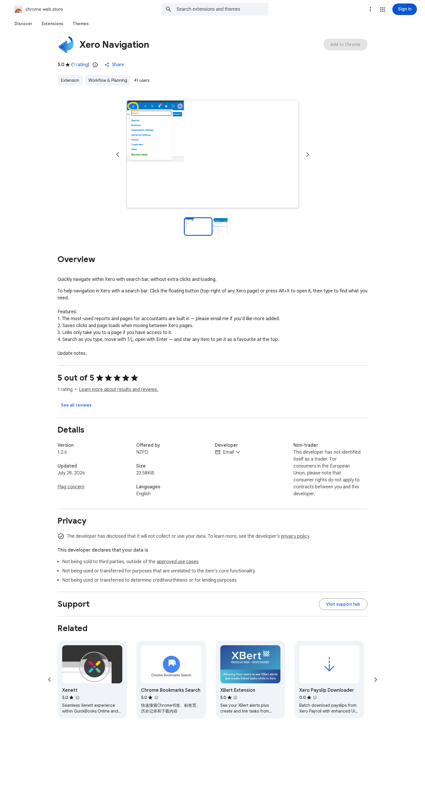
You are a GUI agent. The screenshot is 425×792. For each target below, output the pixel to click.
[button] (382, 9)
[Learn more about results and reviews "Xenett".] (77, 697)
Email (228, 452)
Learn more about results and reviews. (118, 389)
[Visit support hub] (343, 604)
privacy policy (295, 536)
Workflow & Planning (107, 80)
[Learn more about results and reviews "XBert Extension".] (235, 697)
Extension (70, 80)
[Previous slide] (117, 154)
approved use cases (178, 562)
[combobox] (223, 9)
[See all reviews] (76, 405)
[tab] (23, 23)
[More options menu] (370, 9)
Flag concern (71, 487)
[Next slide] (307, 154)
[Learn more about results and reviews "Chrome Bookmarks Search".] (156, 697)
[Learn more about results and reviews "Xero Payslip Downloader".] (315, 697)
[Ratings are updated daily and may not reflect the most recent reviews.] (95, 65)
